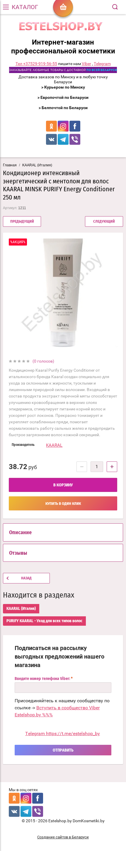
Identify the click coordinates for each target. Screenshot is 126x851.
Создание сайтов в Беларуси (63, 837)
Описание (20, 532)
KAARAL (54, 445)
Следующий (104, 222)
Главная (10, 165)
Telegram (102, 63)
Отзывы (18, 553)
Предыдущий (22, 222)
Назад (26, 578)
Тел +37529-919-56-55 (36, 63)
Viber (86, 63)
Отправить (63, 750)
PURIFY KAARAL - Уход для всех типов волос (44, 621)
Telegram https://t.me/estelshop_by (62, 733)
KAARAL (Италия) (37, 165)
